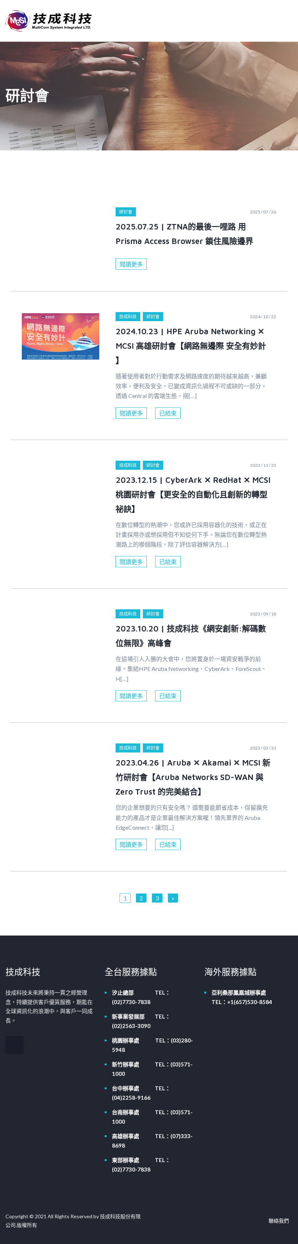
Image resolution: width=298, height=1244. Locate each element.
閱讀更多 (131, 264)
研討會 (125, 212)
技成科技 (128, 316)
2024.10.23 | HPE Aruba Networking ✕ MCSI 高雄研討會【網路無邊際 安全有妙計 (191, 346)
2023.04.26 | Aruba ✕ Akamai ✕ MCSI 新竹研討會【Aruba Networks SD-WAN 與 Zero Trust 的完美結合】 (193, 777)
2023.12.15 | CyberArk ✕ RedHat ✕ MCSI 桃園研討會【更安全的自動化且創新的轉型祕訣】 (193, 494)
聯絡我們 (279, 1221)
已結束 (168, 413)
